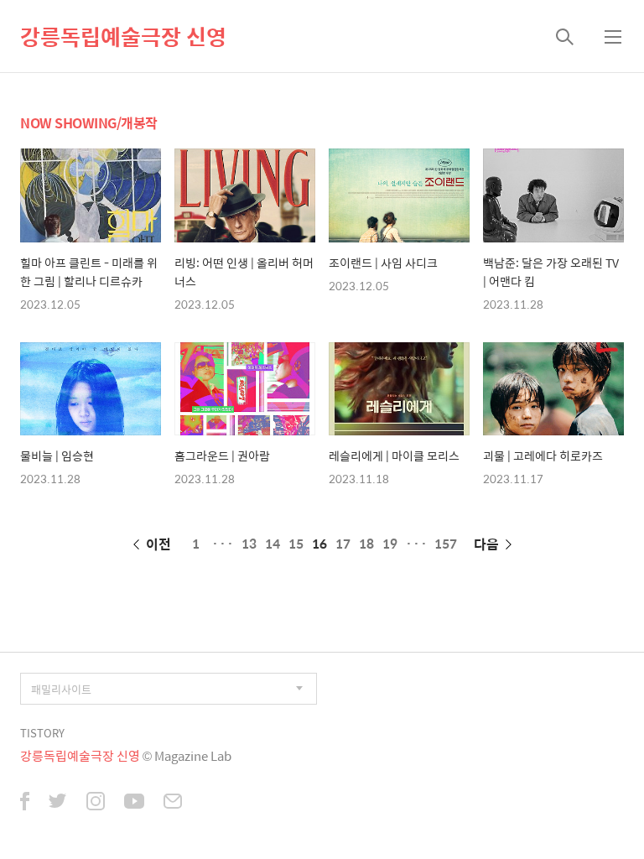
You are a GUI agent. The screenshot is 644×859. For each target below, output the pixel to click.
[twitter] (58, 803)
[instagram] (95, 803)
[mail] (173, 803)
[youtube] (134, 803)
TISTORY (42, 733)
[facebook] (24, 803)
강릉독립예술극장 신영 (123, 36)
